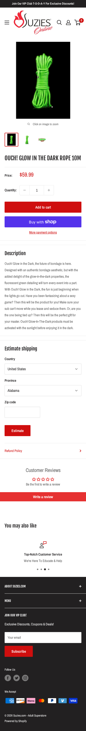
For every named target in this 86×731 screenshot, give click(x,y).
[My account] (68, 22)
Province (10, 380)
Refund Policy (13, 450)
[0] (77, 22)
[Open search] (59, 22)
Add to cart (43, 207)
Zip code (10, 402)
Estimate (17, 430)
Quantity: (11, 190)
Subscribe (18, 651)
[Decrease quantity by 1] (24, 190)
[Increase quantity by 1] (49, 190)
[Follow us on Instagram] (25, 678)
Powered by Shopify (16, 721)
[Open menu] (7, 22)
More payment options (43, 232)
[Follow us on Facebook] (8, 678)
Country (10, 358)
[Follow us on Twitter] (16, 678)
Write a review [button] (43, 496)
